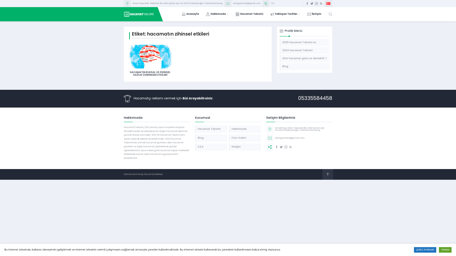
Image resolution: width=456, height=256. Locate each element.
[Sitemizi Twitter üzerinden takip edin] (311, 3)
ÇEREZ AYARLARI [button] (425, 250)
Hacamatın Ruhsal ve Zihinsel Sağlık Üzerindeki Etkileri (150, 73)
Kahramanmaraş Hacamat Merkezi (143, 174)
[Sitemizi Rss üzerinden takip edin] (321, 3)
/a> (273, 3)
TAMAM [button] (445, 250)
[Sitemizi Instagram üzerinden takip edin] (316, 3)
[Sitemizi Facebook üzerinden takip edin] (307, 3)
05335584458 (315, 98)
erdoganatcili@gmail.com (246, 3)
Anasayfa (136, 38)
